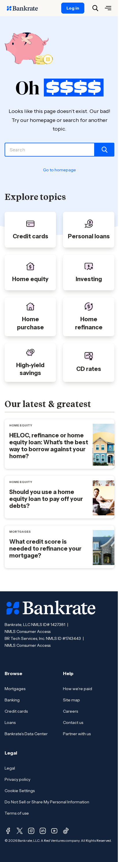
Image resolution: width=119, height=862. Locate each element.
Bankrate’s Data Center (26, 733)
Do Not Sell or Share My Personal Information (47, 802)
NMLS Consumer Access (28, 631)
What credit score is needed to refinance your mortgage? (45, 548)
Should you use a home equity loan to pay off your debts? (46, 498)
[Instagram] (31, 830)
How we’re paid (77, 688)
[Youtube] (54, 830)
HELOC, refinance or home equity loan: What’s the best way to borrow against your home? (48, 446)
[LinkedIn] (42, 830)
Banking (12, 700)
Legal (10, 768)
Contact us (73, 722)
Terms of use (17, 813)
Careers (70, 711)
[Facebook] (8, 830)
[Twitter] (19, 830)
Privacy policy (17, 779)
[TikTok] (65, 830)
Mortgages (15, 688)
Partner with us (77, 733)
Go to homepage (59, 169)
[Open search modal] (95, 8)
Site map (71, 700)
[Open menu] (108, 8)
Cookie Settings (20, 790)
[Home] (25, 8)
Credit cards (16, 711)
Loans (10, 722)
